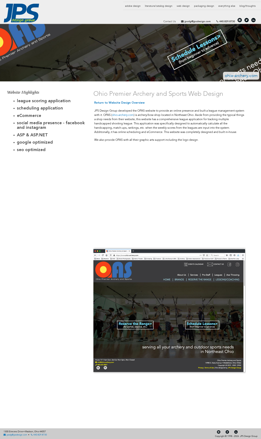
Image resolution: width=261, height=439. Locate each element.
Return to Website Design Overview (119, 102)
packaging (204, 5)
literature (158, 5)
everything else (226, 5)
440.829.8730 (227, 21)
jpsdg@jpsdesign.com (197, 21)
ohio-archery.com (241, 75)
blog (248, 5)
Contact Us (169, 21)
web (183, 5)
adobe (133, 5)
